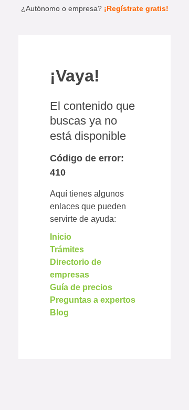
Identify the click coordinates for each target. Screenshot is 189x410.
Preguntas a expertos (92, 299)
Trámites (67, 249)
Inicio (60, 236)
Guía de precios (81, 287)
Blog (59, 312)
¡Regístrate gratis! (136, 8)
